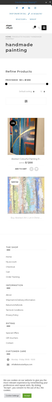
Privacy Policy (12, 315)
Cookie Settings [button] (12, 395)
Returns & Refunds (14, 305)
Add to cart (21, 169)
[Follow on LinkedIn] (29, 8)
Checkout (10, 267)
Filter (26, 101)
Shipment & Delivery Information (20, 300)
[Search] (39, 27)
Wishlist (33, 19)
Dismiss (46, 2)
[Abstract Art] (9, 27)
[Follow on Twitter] (23, 8)
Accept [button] (27, 395)
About (9, 295)
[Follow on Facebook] (17, 8)
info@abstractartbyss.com (22, 364)
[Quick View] (31, 169)
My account (20, 19)
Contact (9, 343)
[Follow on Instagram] (35, 8)
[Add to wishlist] (36, 169)
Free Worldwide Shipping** (26, 2)
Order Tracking (13, 277)
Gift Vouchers (12, 338)
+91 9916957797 (36, 14)
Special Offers (12, 333)
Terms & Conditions (14, 310)
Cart (8, 272)
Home (8, 37)
